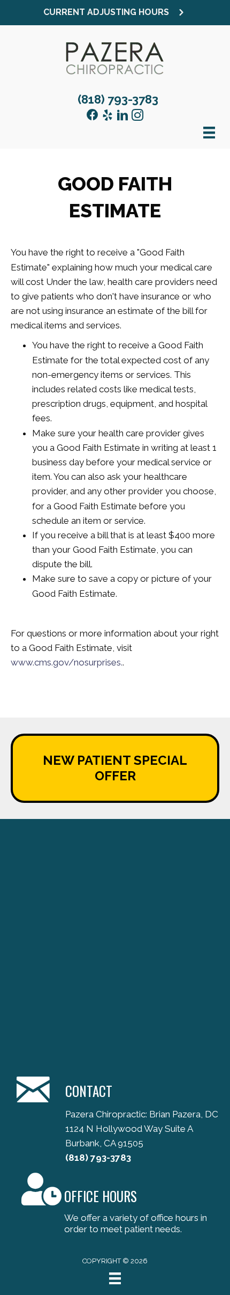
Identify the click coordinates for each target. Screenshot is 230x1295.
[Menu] (115, 1278)
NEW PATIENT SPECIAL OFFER (115, 768)
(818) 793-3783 (118, 99)
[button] (115, 12)
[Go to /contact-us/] (115, 1205)
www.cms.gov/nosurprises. (66, 662)
